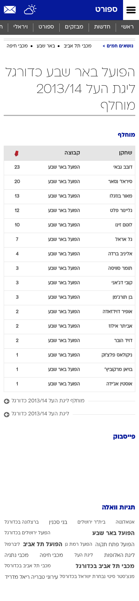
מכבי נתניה (16, 555)
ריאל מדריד (17, 577)
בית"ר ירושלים (91, 522)
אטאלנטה (125, 522)
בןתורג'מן (122, 297)
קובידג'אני (122, 283)
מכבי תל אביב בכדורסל (27, 566)
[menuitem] (102, 27)
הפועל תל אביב (42, 545)
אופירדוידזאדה (117, 312)
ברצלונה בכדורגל (21, 522)
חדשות (102, 27)
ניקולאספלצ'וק (117, 355)
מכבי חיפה (17, 46)
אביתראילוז (120, 326)
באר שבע (46, 46)
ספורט (106, 10)
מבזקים (74, 27)
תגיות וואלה (118, 508)
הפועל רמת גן (78, 544)
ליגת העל (84, 555)
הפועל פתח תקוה (115, 544)
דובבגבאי (122, 167)
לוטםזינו (123, 225)
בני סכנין (58, 522)
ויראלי (20, 27)
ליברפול (12, 544)
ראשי (127, 27)
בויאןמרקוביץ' (118, 370)
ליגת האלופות (119, 555)
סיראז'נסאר (120, 182)
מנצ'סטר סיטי (121, 577)
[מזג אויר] (30, 10)
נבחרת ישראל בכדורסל (83, 577)
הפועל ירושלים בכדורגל (27, 533)
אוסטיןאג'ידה (119, 384)
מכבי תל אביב (78, 46)
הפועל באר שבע (113, 534)
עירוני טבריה (44, 577)
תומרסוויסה (120, 268)
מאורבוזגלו (121, 196)
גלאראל (123, 240)
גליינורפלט (121, 211)
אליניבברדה (120, 254)
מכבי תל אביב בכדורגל (105, 567)
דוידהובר (123, 341)
